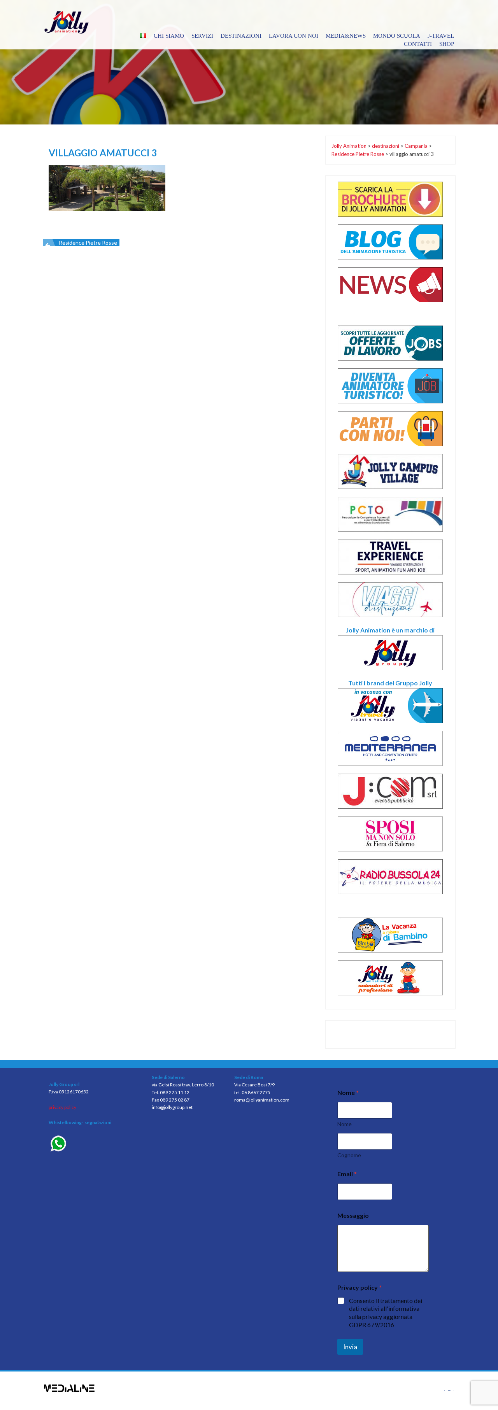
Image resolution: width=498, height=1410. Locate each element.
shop (446, 44)
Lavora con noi (293, 36)
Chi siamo (169, 36)
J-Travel (441, 36)
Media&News (346, 36)
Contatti (418, 44)
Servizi (202, 36)
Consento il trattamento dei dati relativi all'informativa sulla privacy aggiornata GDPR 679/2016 (385, 1312)
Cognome (349, 1155)
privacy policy (62, 1107)
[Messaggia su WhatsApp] (94, 1144)
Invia (350, 1347)
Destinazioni (241, 36)
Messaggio (353, 1215)
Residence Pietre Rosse (88, 242)
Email (347, 1173)
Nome (344, 1124)
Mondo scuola (396, 36)
